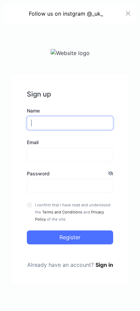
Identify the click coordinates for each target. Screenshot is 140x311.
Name (33, 111)
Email (32, 142)
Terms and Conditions (62, 212)
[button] (110, 173)
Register (70, 237)
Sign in (104, 264)
